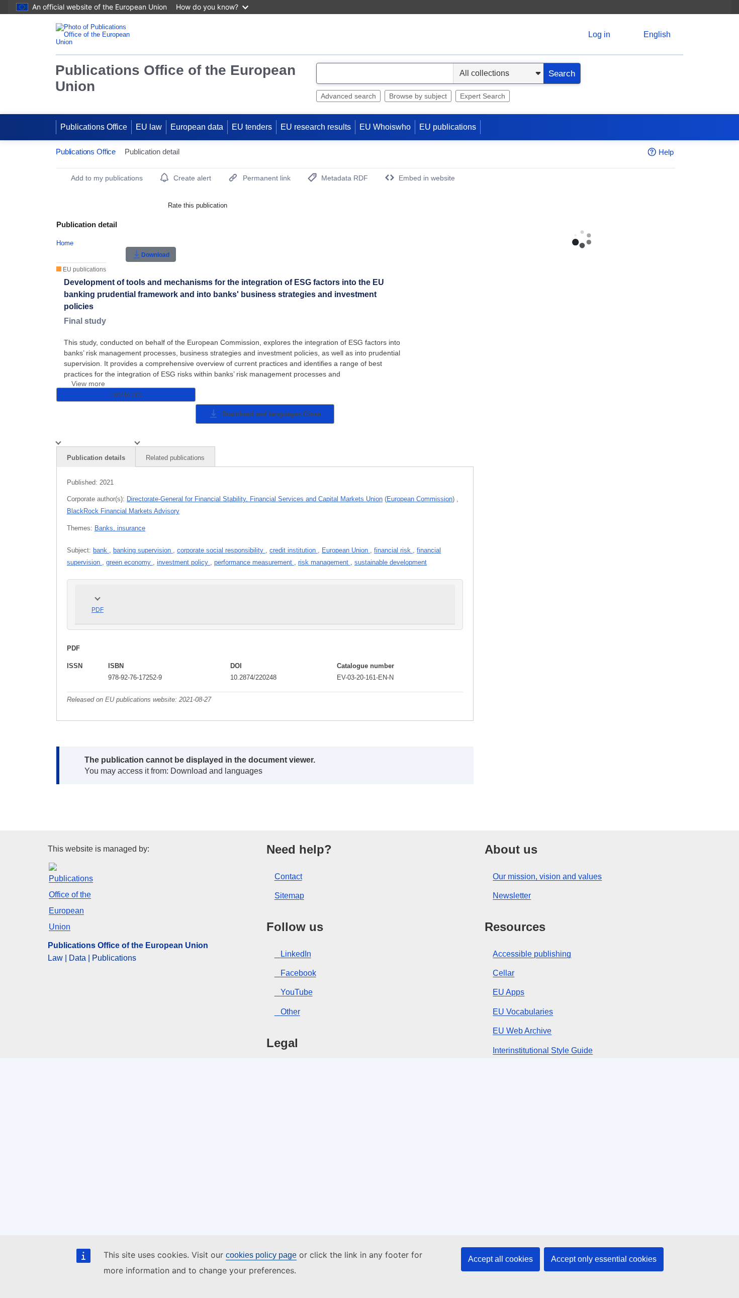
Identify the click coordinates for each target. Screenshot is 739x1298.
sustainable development (390, 562)
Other (290, 1011)
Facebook (298, 973)
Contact (288, 876)
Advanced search (348, 96)
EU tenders (252, 127)
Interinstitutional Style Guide (543, 1050)
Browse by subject (418, 96)
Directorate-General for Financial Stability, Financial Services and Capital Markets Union (255, 499)
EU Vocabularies (523, 1011)
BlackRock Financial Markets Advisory (123, 511)
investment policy (183, 562)
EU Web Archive (522, 1031)
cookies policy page (261, 1255)
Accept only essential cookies (604, 1259)
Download (155, 254)
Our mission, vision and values (547, 876)
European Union (346, 550)
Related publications (175, 457)
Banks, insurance (120, 528)
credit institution (293, 550)
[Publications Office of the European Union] (96, 34)
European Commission (419, 499)
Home (64, 243)
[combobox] (385, 73)
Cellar (503, 973)
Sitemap (289, 895)
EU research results (316, 127)
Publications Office (93, 127)
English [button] (657, 34)
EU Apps (508, 992)
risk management (324, 562)
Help (666, 152)
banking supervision (143, 550)
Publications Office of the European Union (175, 78)
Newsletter (512, 895)
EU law (149, 127)
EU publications (447, 127)
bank (101, 550)
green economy (129, 562)
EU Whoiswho (385, 127)
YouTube (297, 992)
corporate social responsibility (221, 550)
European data (196, 127)
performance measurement (254, 562)
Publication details (96, 457)
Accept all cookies (500, 1259)
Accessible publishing (532, 954)
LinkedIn (296, 954)
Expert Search (482, 96)
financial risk (393, 550)
